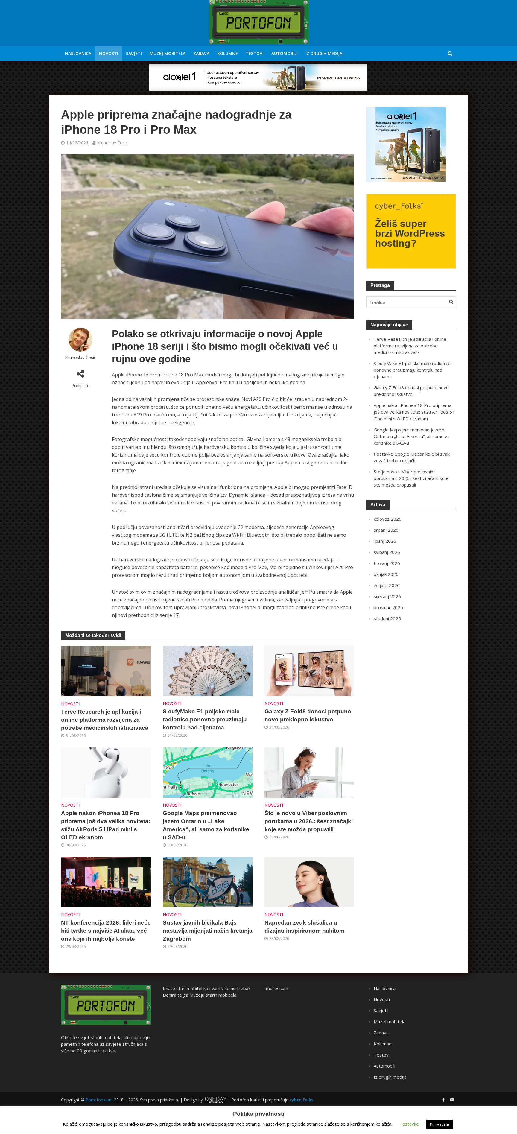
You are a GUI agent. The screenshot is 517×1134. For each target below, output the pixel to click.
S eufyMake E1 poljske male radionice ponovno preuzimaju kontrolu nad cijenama (205, 719)
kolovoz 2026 (388, 519)
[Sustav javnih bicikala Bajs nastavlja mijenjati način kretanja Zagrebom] (208, 881)
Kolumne (227, 53)
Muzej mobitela (167, 53)
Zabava (201, 53)
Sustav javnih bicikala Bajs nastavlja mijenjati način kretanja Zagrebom (208, 930)
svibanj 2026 (387, 552)
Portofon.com (99, 1100)
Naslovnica (78, 53)
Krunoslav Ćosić (112, 142)
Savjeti (134, 53)
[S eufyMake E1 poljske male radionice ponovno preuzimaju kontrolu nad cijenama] (208, 670)
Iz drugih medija (323, 53)
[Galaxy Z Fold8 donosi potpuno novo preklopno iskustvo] (309, 670)
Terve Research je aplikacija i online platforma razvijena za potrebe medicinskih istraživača (104, 720)
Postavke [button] (409, 1124)
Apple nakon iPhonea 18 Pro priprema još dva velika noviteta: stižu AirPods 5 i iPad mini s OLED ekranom (105, 825)
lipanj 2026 (385, 541)
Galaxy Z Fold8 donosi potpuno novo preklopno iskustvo (307, 715)
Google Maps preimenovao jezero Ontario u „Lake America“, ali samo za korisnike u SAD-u (206, 825)
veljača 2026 (387, 585)
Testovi (255, 53)
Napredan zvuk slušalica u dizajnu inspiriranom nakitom (304, 926)
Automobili (284, 53)
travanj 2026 (387, 563)
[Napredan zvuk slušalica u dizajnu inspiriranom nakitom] (309, 881)
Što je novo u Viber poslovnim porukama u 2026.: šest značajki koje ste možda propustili (308, 821)
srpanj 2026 (386, 530)
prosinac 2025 (388, 607)
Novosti (108, 53)
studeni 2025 (387, 618)
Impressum (276, 988)
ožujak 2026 (386, 574)
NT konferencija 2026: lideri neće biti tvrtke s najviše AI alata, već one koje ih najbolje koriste (106, 930)
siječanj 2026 (387, 596)
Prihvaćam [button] (439, 1124)
